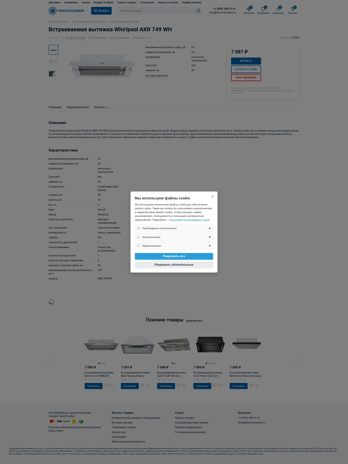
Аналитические (151, 237)
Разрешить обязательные (174, 264)
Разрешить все (174, 256)
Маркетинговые (151, 245)
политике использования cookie (191, 219)
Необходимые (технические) (159, 228)
